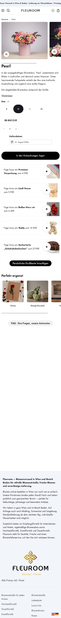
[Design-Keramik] (37, 295)
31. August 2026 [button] (22, 142)
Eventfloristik (7, 614)
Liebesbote (36, 600)
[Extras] (13, 295)
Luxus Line (36, 605)
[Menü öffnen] (2, 10)
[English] (53, 614)
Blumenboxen (37, 610)
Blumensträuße (38, 595)
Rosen (34, 615)
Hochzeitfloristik (9, 604)
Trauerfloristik (7, 609)
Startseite (4, 19)
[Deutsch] (57, 614)
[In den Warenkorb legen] (47, 171)
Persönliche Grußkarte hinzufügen (30, 263)
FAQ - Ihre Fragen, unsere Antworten (30, 323)
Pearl (6, 66)
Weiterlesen (6, 95)
